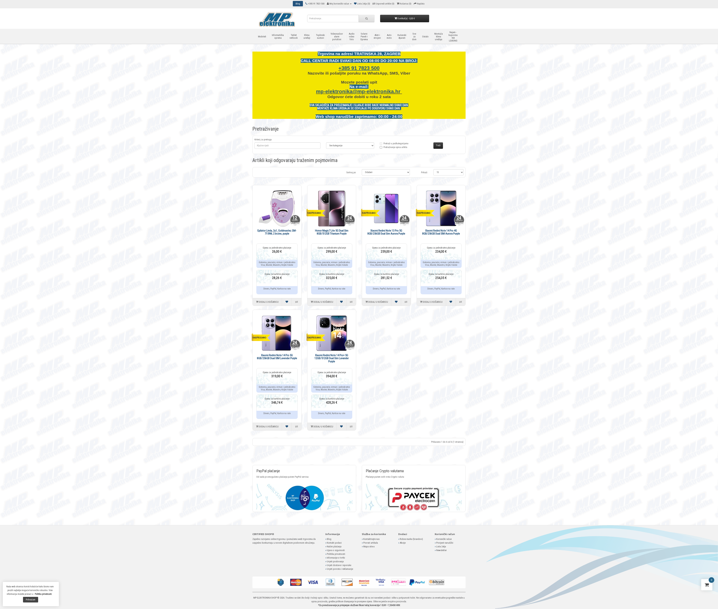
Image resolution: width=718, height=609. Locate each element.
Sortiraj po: (351, 172)
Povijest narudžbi (444, 542)
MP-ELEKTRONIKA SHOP (265, 597)
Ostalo (425, 36)
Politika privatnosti (336, 554)
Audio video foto (352, 36)
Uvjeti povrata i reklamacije (340, 569)
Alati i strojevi (377, 36)
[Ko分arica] (707, 585)
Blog (329, 539)
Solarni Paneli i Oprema (364, 36)
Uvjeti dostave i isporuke (339, 565)
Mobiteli (262, 36)
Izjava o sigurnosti (336, 550)
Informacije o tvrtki (336, 557)
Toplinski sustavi (320, 36)
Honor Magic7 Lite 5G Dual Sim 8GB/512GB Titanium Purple (331, 232)
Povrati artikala (370, 542)
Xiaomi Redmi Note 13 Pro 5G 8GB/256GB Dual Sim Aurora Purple (386, 232)
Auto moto (389, 36)
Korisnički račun (444, 539)
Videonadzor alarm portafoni (337, 36)
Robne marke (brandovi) (411, 539)
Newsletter (441, 550)
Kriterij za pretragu (263, 139)
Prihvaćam (30, 599)
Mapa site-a (369, 546)
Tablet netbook (294, 36)
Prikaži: (424, 172)
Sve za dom (414, 36)
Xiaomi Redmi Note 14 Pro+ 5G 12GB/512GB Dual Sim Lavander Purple (331, 358)
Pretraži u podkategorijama (395, 145)
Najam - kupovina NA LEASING (453, 36)
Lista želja (441, 546)
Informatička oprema (278, 36)
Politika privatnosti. (43, 594)
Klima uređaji (306, 36)
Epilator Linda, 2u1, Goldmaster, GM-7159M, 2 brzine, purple (277, 232)
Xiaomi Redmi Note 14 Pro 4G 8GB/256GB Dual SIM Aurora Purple (441, 232)
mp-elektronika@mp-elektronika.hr (359, 91)
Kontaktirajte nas (371, 539)
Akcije (403, 542)
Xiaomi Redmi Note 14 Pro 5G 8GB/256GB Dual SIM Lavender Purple (277, 357)
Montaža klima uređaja (438, 36)
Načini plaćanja (334, 546)
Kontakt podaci (334, 542)
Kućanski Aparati (402, 36)
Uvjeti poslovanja (335, 561)
